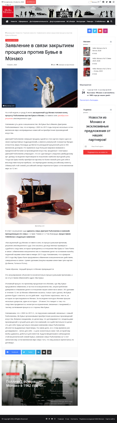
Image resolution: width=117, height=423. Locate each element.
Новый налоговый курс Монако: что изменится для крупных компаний (26, 386)
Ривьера (90, 21)
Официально (23, 21)
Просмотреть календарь (89, 100)
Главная (61, 419)
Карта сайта (110, 419)
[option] (40, 383)
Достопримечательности (39, 21)
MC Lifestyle (71, 21)
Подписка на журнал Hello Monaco (91, 419)
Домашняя (11, 33)
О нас (67, 419)
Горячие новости (29, 33)
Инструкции (81, 21)
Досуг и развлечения (57, 21)
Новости (14, 21)
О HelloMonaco (100, 21)
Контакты (74, 419)
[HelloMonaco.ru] (58, 11)
